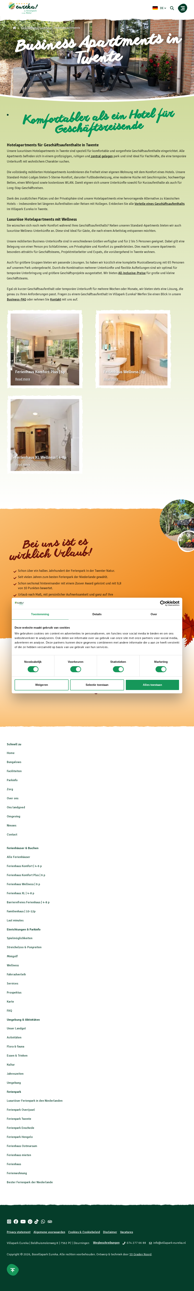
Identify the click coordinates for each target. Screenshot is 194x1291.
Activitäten (14, 1037)
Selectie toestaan (97, 684)
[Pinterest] (30, 1221)
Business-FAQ (16, 299)
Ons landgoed (16, 807)
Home (11, 753)
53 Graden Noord (140, 1254)
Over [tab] (154, 614)
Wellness (13, 965)
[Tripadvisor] (50, 1221)
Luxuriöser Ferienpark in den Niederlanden (35, 1101)
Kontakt (55, 299)
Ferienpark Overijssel (21, 1110)
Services (12, 983)
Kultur (11, 1065)
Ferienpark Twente (19, 1119)
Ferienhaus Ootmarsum (22, 1146)
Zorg (10, 789)
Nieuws (11, 825)
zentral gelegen (101, 156)
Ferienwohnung (17, 1173)
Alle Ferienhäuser (18, 857)
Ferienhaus (14, 1164)
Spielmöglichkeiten (19, 938)
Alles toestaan (152, 684)
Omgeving (13, 816)
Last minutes (15, 920)
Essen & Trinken (17, 1055)
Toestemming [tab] (40, 614)
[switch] (75, 669)
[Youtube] (23, 1221)
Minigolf (12, 956)
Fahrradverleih (16, 974)
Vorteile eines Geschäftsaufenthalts (160, 204)
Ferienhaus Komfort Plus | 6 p (26, 875)
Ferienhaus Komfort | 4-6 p (24, 866)
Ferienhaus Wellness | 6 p (23, 884)
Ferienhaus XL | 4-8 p (20, 893)
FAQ (9, 1011)
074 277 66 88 (136, 1243)
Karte (10, 1002)
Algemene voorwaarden (49, 1232)
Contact (12, 834)
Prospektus (14, 992)
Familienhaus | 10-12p (21, 911)
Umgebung (14, 1083)
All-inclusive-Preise (132, 273)
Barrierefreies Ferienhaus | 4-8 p (28, 902)
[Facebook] (16, 1221)
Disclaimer (110, 1232)
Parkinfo (12, 780)
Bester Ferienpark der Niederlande (30, 1182)
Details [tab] (97, 614)
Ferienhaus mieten (19, 1155)
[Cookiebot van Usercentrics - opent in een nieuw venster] (162, 603)
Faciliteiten (14, 771)
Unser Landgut (16, 1028)
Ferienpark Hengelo (20, 1137)
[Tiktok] (36, 1221)
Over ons (12, 798)
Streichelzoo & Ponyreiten (24, 947)
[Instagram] (9, 1221)
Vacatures (126, 1232)
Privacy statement (19, 1232)
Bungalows (14, 762)
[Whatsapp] (43, 1221)
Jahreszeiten (15, 1074)
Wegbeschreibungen (106, 1243)
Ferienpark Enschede (20, 1128)
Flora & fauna (15, 1046)
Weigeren (41, 684)
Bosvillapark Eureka (45, 1254)
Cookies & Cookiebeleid (84, 1232)
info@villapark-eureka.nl (169, 1243)
